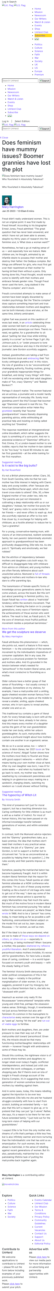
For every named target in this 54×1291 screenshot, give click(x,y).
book (38, 749)
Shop (37, 28)
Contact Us (41, 1233)
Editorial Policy (42, 1243)
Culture (38, 47)
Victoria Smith (11, 799)
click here (15, 1283)
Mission (39, 12)
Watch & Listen (42, 22)
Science (39, 51)
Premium (39, 74)
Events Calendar (43, 1200)
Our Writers (40, 18)
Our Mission (41, 1206)
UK (36, 64)
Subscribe (40, 35)
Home (38, 8)
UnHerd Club (41, 32)
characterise (8, 1017)
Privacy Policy (42, 1216)
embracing (33, 358)
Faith (37, 54)
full (36, 573)
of (40, 573)
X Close (4, 137)
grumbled (7, 410)
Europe (38, 71)
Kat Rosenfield (11, 470)
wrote (5, 913)
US (36, 67)
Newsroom (40, 15)
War (37, 57)
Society (39, 61)
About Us (39, 1240)
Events (38, 25)
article (28, 322)
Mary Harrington (13, 207)
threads (46, 573)
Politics (38, 44)
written (24, 599)
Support (39, 1236)
